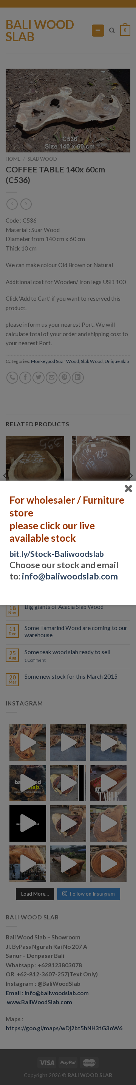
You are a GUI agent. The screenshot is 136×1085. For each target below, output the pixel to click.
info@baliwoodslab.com (70, 576)
